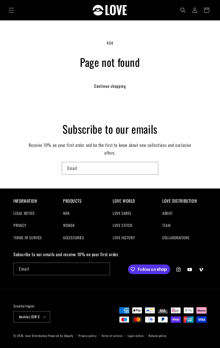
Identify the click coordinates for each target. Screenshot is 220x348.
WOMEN (69, 225)
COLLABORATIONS (175, 237)
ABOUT (167, 213)
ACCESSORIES (73, 237)
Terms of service (112, 336)
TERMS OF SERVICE (27, 237)
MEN (66, 213)
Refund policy (157, 336)
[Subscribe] (152, 168)
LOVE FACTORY (124, 237)
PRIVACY (19, 225)
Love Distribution (36, 336)
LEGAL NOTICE (24, 213)
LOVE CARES (122, 213)
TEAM (166, 225)
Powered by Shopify (60, 336)
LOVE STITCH (123, 225)
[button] (11, 10)
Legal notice (136, 336)
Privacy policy (87, 336)
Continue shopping (110, 86)
